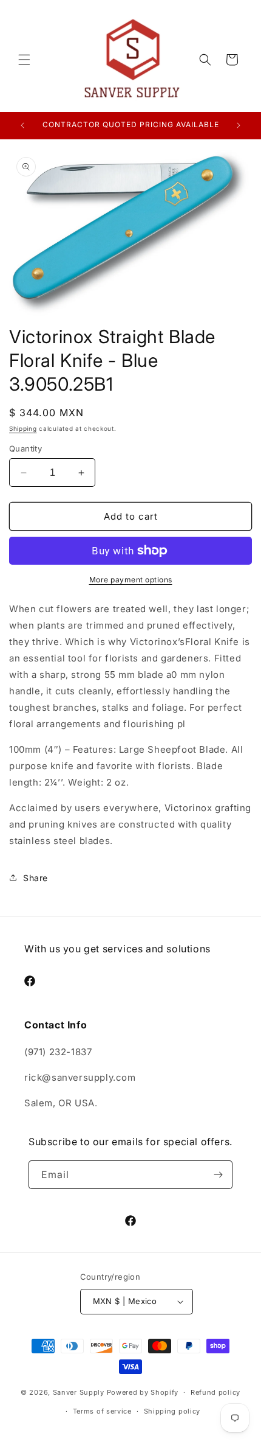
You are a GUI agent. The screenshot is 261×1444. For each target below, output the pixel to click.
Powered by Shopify (143, 1392)
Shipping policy (172, 1411)
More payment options (130, 579)
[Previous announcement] (22, 125)
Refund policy (215, 1392)
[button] (24, 59)
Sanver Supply (78, 1392)
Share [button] (35, 878)
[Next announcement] (238, 125)
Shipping (23, 428)
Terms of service (102, 1411)
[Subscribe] (218, 1174)
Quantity (25, 448)
